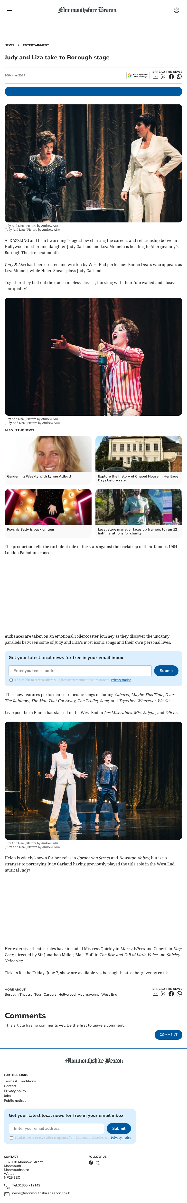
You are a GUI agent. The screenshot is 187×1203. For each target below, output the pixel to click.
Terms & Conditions (20, 1081)
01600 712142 (29, 1186)
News (9, 45)
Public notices (15, 1100)
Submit (166, 670)
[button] (10, 10)
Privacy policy (15, 1091)
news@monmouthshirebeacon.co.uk (41, 1193)
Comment (168, 1034)
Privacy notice (121, 680)
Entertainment (36, 45)
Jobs (7, 1095)
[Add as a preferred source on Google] (138, 75)
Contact (10, 1086)
